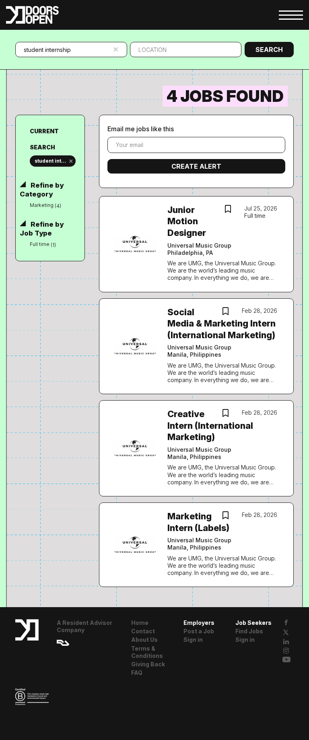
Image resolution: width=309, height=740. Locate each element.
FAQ (136, 672)
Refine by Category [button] (42, 189)
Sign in (193, 639)
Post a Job (198, 631)
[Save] (228, 210)
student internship (55, 161)
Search (269, 49)
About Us (144, 639)
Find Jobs (249, 631)
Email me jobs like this (140, 129)
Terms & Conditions (147, 652)
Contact (143, 631)
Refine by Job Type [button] (42, 228)
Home (139, 622)
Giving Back (148, 664)
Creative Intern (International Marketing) (210, 425)
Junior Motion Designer (186, 221)
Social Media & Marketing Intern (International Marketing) (221, 323)
